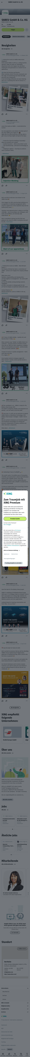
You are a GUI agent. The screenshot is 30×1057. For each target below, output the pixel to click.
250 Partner (18, 530)
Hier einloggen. (7, 524)
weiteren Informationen (13, 545)
